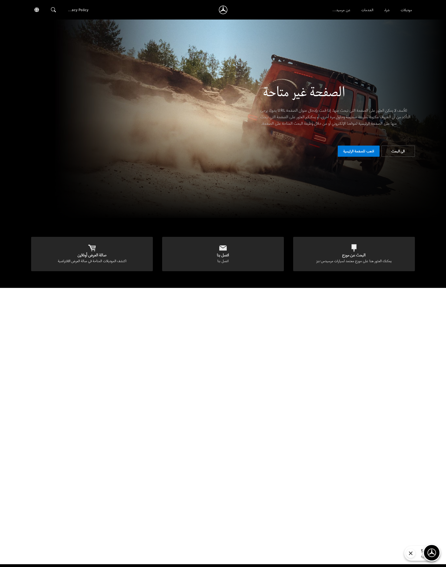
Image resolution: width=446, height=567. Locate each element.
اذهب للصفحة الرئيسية (358, 151)
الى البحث (398, 151)
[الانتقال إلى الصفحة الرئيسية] (223, 9)
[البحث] (53, 9)
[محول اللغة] (36, 9)
